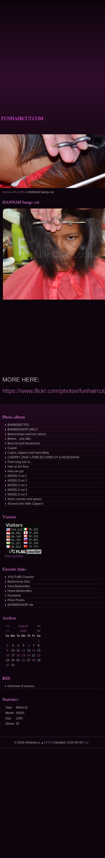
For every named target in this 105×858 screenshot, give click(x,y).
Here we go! (16, 471)
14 (33, 650)
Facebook (14, 595)
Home (6, 192)
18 (18, 655)
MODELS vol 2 (17, 480)
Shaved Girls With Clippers (25, 503)
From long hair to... (20, 462)
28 (33, 660)
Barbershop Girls (19, 581)
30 (7, 665)
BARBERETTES (18, 425)
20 (29, 655)
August (23, 626)
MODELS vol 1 (17, 476)
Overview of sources (21, 686)
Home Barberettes (20, 591)
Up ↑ (88, 742)
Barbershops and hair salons (27, 434)
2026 (23, 631)
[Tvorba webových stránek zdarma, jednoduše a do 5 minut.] (42, 743)
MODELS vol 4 (17, 490)
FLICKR (19, 192)
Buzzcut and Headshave (24, 443)
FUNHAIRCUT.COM (22, 118)
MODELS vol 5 (17, 494)
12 (23, 650)
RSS (49, 742)
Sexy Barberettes (19, 586)
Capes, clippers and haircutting (28, 452)
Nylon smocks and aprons (25, 499)
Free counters (14, 556)
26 (23, 660)
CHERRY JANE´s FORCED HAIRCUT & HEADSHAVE (44, 457)
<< (7, 626)
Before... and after (19, 438)
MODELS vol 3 (17, 485)
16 (7, 655)
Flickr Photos (16, 600)
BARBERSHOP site (20, 605)
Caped (12, 448)
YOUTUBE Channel (21, 577)
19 (23, 655)
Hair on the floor (18, 466)
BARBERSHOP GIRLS (23, 429)
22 (39, 655)
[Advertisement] (52, 52)
